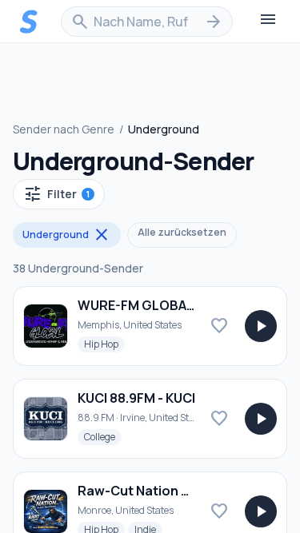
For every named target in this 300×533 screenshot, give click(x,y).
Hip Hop (104, 343)
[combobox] (147, 21)
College (103, 436)
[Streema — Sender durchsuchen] (29, 21)
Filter (56, 194)
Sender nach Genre (63, 129)
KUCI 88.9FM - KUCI (136, 398)
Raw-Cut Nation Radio (148, 490)
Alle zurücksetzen (182, 232)
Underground (66, 235)
